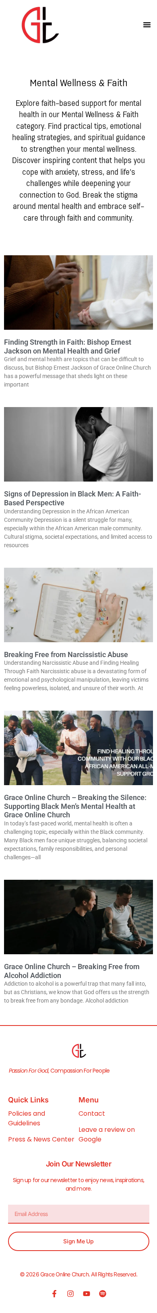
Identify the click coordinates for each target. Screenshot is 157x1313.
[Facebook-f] (54, 1293)
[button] (147, 25)
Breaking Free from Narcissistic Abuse (66, 654)
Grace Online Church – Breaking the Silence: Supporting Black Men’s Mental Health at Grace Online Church (75, 806)
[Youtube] (86, 1293)
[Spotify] (102, 1293)
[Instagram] (70, 1293)
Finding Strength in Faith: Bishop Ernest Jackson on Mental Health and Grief (67, 346)
